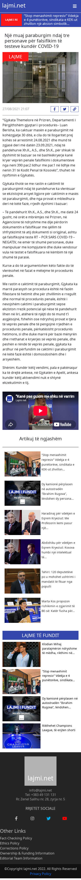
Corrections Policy (14, 848)
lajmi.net (14, 5)
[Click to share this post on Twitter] (64, 109)
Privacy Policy (40, 873)
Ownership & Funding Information (27, 853)
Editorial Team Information (21, 858)
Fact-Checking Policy (16, 838)
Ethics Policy (9, 843)
